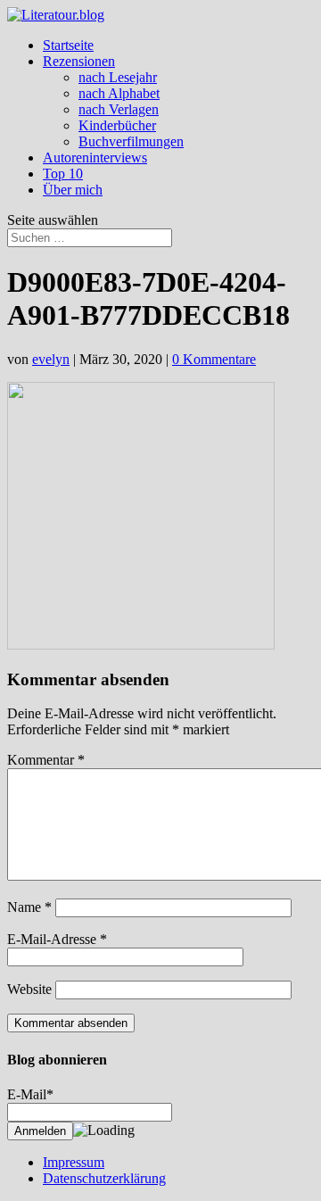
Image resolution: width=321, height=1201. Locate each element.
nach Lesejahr (117, 77)
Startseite (68, 45)
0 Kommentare (214, 359)
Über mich (73, 189)
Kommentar (46, 759)
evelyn (51, 359)
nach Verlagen (118, 109)
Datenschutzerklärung (104, 1178)
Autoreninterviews (95, 157)
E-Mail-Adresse (57, 939)
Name (29, 907)
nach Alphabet (119, 93)
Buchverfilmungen (131, 141)
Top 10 (63, 173)
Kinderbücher (117, 125)
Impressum (73, 1162)
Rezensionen (79, 61)
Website (29, 989)
